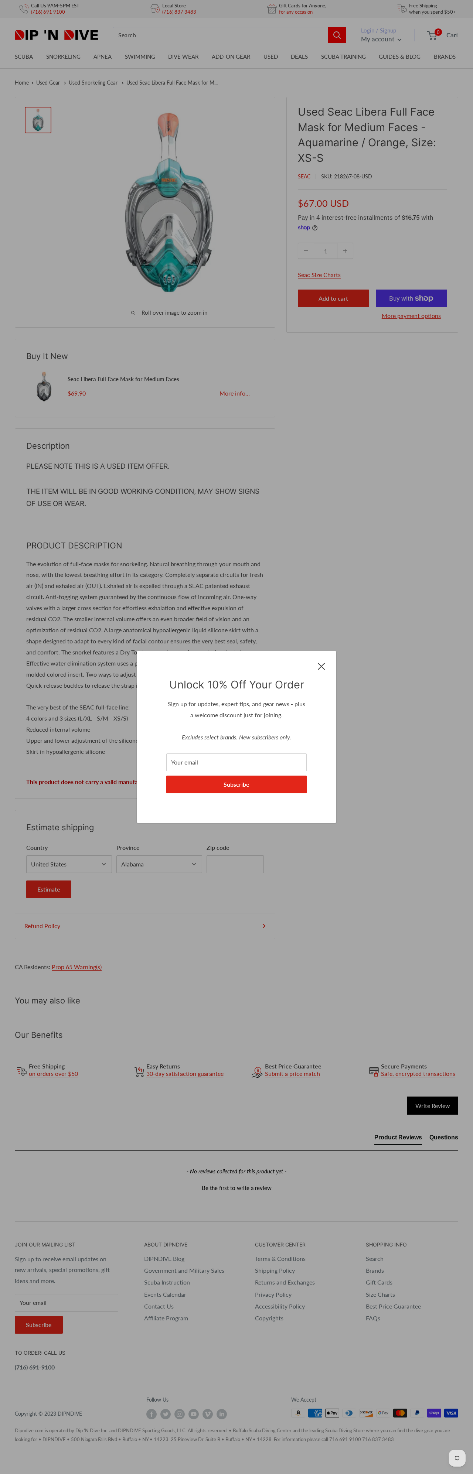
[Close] (321, 665)
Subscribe (236, 784)
